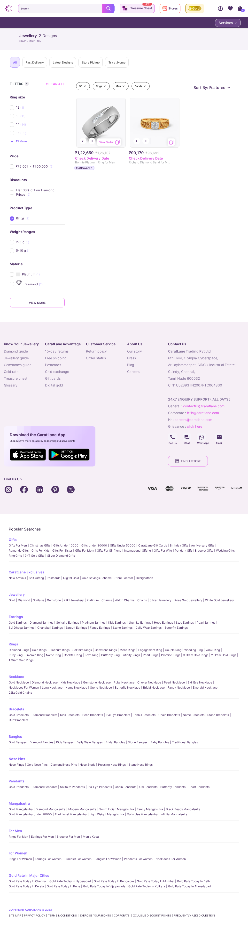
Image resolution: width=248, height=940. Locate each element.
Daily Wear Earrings (148, 627)
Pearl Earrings (206, 622)
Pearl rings (150, 655)
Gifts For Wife (163, 550)
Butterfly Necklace (127, 687)
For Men (15, 831)
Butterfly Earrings (176, 627)
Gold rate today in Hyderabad (70, 881)
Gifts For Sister (62, 550)
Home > (24, 41)
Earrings (16, 617)
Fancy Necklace (179, 687)
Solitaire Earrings (67, 622)
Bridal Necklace (154, 687)
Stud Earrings (185, 622)
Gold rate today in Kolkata (146, 886)
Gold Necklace (19, 682)
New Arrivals (17, 578)
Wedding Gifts (225, 550)
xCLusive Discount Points (152, 915)
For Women (18, 853)
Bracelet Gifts (204, 550)
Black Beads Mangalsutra (183, 809)
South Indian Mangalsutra (116, 809)
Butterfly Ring (110, 655)
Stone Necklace (101, 687)
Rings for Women (20, 859)
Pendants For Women (138, 859)
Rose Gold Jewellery (188, 600)
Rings (13, 644)
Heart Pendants (198, 787)
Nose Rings (16, 764)
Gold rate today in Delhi (193, 881)
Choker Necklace (149, 682)
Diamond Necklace (45, 682)
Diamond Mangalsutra (50, 809)
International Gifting (137, 550)
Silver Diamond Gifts (61, 555)
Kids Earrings (117, 622)
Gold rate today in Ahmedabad (189, 886)
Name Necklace (76, 687)
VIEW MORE (37, 303)
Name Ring (53, 655)
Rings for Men (18, 836)
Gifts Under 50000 (122, 545)
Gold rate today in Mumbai (155, 881)
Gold (12, 600)
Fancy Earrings (100, 627)
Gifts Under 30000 (94, 545)
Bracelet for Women (78, 859)
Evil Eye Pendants (100, 787)
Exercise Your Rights (95, 915)
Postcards (53, 578)
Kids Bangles (65, 742)
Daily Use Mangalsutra (142, 814)
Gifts (13, 540)
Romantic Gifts (19, 550)
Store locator (124, 578)
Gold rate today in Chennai (27, 881)
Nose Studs (87, 764)
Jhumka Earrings (140, 622)
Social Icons (172, 437)
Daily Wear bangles (90, 742)
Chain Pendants (125, 787)
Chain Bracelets (169, 715)
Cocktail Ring (73, 655)
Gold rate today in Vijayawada (104, 886)
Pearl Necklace (174, 682)
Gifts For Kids (40, 550)
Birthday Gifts (179, 545)
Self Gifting (36, 578)
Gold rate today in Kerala (26, 886)
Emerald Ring (34, 655)
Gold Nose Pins (37, 764)
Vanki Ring (213, 650)
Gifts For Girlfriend (109, 550)
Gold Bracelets (19, 715)
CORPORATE (122, 915)
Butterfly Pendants (173, 787)
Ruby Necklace (124, 682)
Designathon (144, 578)
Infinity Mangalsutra (174, 814)
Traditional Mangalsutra (71, 814)
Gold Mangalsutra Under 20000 (30, 814)
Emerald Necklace (205, 687)
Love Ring (91, 655)
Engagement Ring (150, 650)
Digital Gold (71, 578)
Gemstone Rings (106, 650)
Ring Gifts (15, 555)
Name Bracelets (193, 715)
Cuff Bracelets (18, 720)
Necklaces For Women (24, 687)
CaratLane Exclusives (26, 572)
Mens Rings (127, 650)
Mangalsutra (19, 803)
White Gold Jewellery (219, 600)
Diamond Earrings (41, 622)
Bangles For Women (107, 859)
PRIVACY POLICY (34, 915)
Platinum (93, 600)
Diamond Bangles (41, 742)
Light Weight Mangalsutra (107, 814)
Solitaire (38, 600)
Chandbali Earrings (50, 627)
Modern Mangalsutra (82, 809)
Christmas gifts (40, 545)
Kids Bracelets (69, 715)
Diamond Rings (19, 650)
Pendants (16, 781)
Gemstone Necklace (97, 682)
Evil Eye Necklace (200, 682)
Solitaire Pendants (72, 787)
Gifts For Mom (84, 550)
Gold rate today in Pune (63, 886)
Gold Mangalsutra (21, 809)
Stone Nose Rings (141, 764)
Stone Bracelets (218, 715)
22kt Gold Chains (20, 692)
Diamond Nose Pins (63, 764)
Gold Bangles (18, 742)
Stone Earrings (122, 627)
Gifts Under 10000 (65, 545)
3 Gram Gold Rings (195, 655)
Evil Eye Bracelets (118, 715)
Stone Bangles (137, 742)
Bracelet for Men (68, 836)
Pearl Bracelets (92, 715)
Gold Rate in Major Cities (29, 875)
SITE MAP (15, 915)
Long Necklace (52, 687)
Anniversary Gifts (202, 545)
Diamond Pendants (44, 787)
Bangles (15, 736)
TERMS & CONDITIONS (62, 915)
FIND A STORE (191, 461)
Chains (142, 600)
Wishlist (230, 8)
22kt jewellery (74, 600)
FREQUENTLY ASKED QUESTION (194, 915)
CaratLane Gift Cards (152, 545)
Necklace (16, 677)
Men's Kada (91, 836)
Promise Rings (170, 655)
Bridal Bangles (115, 742)
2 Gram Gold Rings (223, 655)
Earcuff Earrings (76, 627)
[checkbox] (40, 107)
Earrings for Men (42, 836)
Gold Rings (39, 650)
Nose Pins (17, 759)
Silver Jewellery (160, 600)
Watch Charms (124, 600)
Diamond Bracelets (44, 715)
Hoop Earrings (163, 622)
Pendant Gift (183, 550)
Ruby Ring (16, 655)
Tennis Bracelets (144, 715)
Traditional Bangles (185, 742)
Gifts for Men (18, 545)
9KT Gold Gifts (34, 555)
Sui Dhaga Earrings (21, 627)
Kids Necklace (70, 682)
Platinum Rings (59, 650)
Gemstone (54, 600)
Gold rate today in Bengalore (114, 881)
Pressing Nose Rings (112, 764)
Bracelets (16, 709)
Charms (106, 600)
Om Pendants (148, 787)
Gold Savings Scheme (97, 578)
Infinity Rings (131, 655)
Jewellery (17, 594)
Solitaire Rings (82, 650)
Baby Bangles (159, 742)
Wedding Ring (193, 650)
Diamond (24, 600)
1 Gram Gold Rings (21, 660)
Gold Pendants (19, 787)
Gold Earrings (18, 622)
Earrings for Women (48, 859)
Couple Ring (173, 650)
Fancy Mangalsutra (150, 809)
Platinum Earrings (93, 622)
